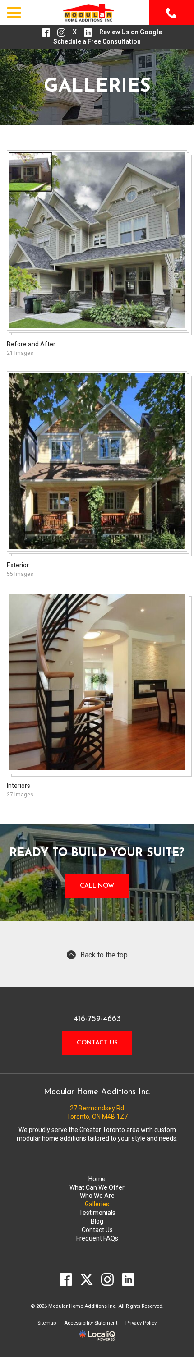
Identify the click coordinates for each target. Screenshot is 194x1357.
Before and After (31, 344)
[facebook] (66, 1279)
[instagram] (107, 1279)
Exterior (18, 565)
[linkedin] (128, 1279)
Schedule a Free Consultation (97, 41)
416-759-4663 (97, 1019)
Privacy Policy (141, 1323)
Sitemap (46, 1323)
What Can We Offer (97, 1187)
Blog (97, 1221)
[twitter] (87, 1279)
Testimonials (97, 1212)
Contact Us (97, 1043)
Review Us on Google (130, 32)
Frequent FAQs (97, 1238)
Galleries (97, 87)
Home (97, 1178)
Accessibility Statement (90, 1323)
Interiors (18, 785)
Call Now (97, 886)
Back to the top (104, 955)
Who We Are (97, 1195)
